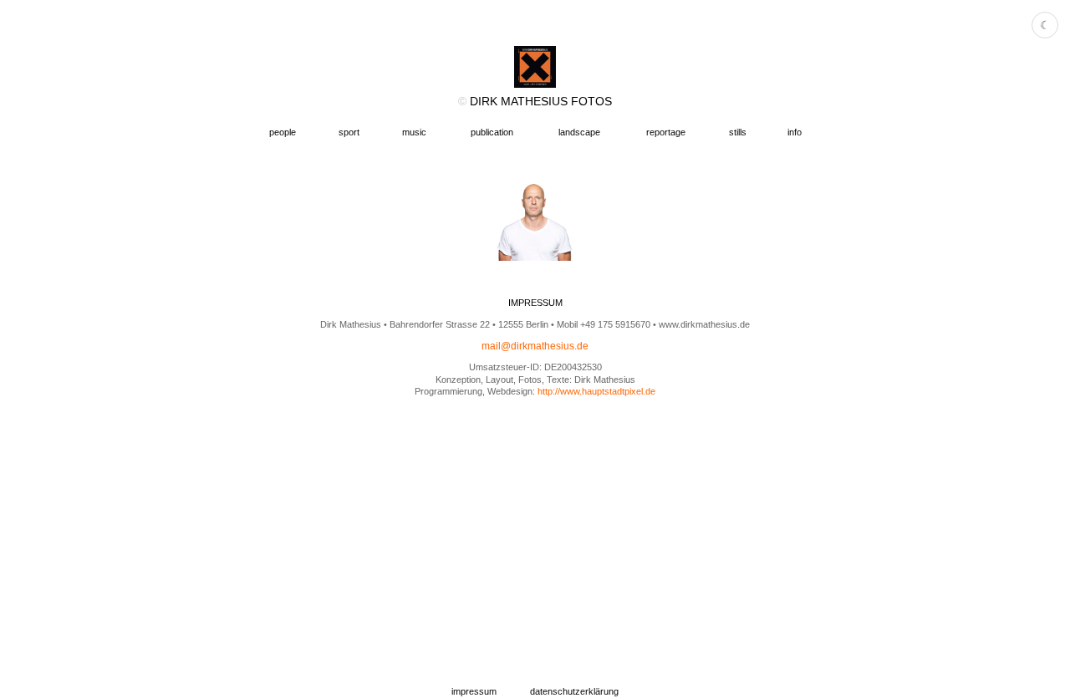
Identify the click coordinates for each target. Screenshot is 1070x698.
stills (737, 132)
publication (492, 132)
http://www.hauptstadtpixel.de (596, 391)
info (794, 132)
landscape (579, 132)
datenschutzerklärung (574, 691)
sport (349, 132)
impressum (474, 691)
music (414, 132)
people (282, 132)
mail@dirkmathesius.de (535, 346)
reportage (665, 132)
